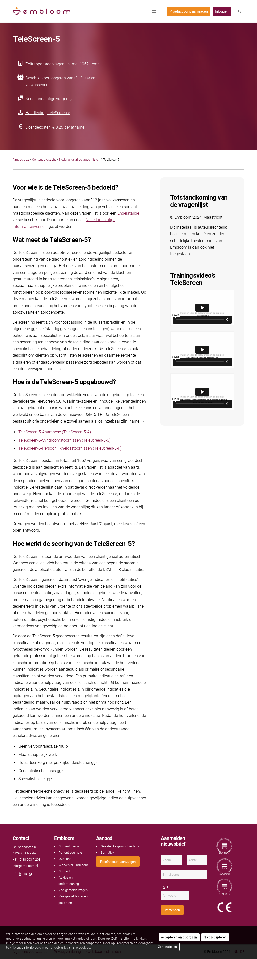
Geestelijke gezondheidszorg (121, 846)
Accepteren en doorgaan (179, 937)
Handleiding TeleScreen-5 (47, 112)
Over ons (65, 859)
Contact (64, 871)
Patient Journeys (71, 852)
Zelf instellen (167, 947)
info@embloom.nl (25, 866)
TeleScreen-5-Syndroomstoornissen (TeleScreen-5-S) (64, 440)
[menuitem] (155, 11)
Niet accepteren (215, 937)
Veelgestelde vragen (73, 890)
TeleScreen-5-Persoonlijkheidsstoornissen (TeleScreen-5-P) (70, 448)
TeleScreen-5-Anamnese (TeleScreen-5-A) (54, 432)
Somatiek (107, 852)
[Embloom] (41, 11)
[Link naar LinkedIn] (25, 875)
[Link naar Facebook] (15, 875)
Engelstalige (128, 213)
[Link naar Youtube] (20, 875)
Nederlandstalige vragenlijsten (79, 159)
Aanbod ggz (21, 159)
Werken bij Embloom (73, 865)
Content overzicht (44, 159)
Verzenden (172, 910)
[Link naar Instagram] (30, 875)
